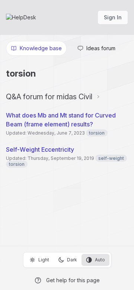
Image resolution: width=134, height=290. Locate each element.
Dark (72, 259)
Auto (100, 259)
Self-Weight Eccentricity (40, 149)
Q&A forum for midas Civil (49, 96)
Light (43, 259)
